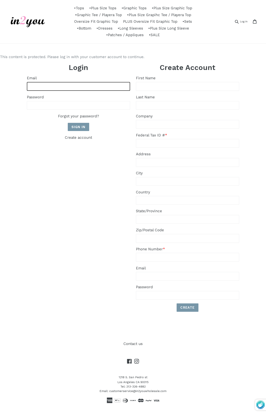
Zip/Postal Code (150, 230)
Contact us (133, 344)
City (139, 173)
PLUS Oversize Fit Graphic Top (150, 21)
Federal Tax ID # (151, 135)
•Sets (187, 21)
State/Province (149, 211)
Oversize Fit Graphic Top (96, 21)
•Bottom (84, 28)
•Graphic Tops (134, 8)
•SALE (154, 35)
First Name (146, 78)
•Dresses (104, 28)
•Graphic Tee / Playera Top (98, 15)
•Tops (79, 8)
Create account (78, 137)
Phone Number (150, 249)
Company (144, 116)
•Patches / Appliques (125, 35)
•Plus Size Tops (102, 8)
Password (35, 97)
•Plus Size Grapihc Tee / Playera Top (159, 15)
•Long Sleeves (130, 28)
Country (143, 192)
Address (143, 154)
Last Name (145, 97)
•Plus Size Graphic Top (172, 8)
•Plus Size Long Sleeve (168, 28)
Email (32, 78)
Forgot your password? (78, 116)
